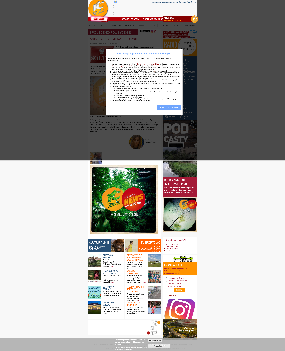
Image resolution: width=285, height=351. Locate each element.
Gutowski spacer (108, 256)
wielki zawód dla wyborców (177, 281)
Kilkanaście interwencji (175, 182)
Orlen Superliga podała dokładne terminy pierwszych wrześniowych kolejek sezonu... (136, 310)
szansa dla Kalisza (174, 283)
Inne (170, 296)
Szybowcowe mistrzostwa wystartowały (135, 257)
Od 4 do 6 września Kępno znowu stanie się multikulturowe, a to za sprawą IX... (112, 278)
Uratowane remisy (172, 244)
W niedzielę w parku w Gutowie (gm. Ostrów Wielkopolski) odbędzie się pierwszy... (112, 263)
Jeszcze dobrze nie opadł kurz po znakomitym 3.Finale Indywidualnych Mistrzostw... (136, 297)
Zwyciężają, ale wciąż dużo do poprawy (179, 251)
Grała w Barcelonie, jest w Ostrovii (149, 249)
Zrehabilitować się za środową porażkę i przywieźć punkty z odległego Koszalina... (134, 278)
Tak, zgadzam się (155, 340)
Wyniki (175, 296)
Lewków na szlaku (109, 303)
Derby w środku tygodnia (136, 303)
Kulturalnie (99, 242)
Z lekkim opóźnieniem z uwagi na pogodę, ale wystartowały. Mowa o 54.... (135, 265)
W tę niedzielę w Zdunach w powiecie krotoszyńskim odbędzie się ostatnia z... (112, 293)
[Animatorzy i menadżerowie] (96, 164)
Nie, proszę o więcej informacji (159, 345)
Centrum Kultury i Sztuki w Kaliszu (148, 64)
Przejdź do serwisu (169, 107)
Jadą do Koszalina (132, 272)
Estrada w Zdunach (108, 288)
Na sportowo (150, 242)
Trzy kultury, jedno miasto (110, 272)
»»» (111, 266)
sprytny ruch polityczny (176, 278)
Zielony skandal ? (172, 248)
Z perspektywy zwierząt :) (97, 248)
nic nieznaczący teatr (175, 286)
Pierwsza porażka (172, 246)
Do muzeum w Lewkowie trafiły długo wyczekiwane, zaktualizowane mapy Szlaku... (112, 310)
